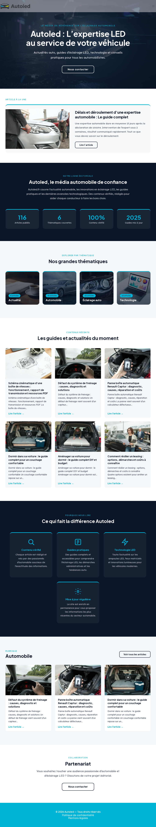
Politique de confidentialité (78, 815)
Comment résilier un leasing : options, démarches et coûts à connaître (127, 460)
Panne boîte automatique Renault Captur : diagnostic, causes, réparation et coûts (125, 386)
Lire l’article (86, 144)
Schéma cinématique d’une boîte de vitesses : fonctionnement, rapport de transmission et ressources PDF (28, 388)
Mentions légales (78, 818)
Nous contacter (78, 69)
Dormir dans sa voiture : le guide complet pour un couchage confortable (28, 460)
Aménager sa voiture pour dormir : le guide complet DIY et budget (77, 460)
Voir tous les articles (135, 654)
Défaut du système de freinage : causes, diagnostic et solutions (77, 386)
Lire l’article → (16, 413)
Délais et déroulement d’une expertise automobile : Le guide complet (108, 114)
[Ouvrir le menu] (153, 6)
